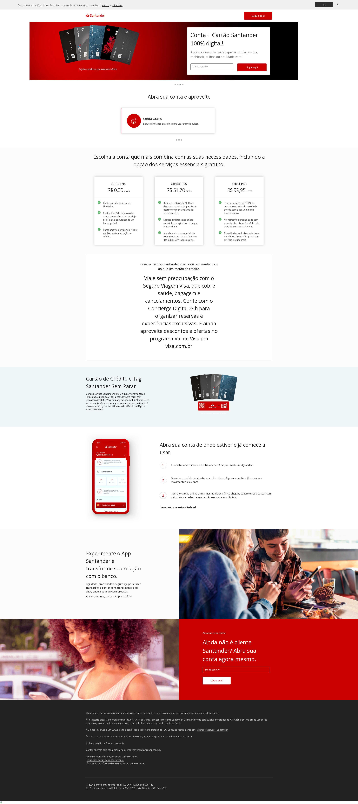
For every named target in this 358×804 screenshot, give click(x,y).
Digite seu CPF (200, 66)
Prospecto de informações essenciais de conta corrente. (116, 763)
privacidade (117, 5)
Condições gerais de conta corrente (105, 760)
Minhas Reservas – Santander (212, 729)
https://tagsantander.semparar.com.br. (172, 736)
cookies (105, 5)
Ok (324, 4)
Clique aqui (258, 15)
